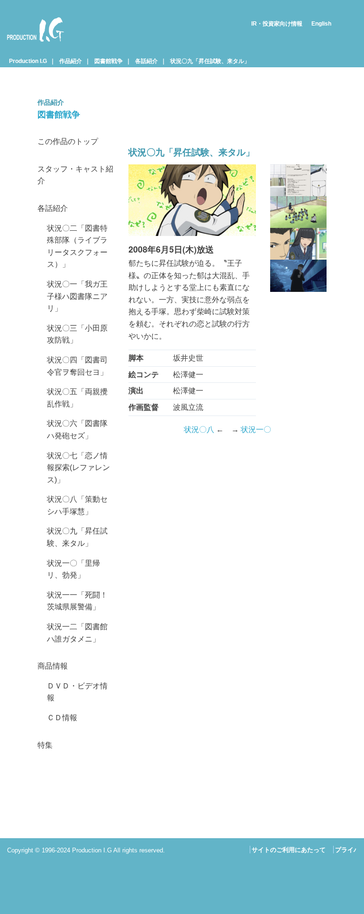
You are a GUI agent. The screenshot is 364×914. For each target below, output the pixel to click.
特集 (45, 745)
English (321, 23)
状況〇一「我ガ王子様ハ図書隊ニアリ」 (77, 296)
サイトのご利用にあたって (289, 849)
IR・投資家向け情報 (276, 23)
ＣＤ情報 (62, 718)
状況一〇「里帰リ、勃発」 (73, 569)
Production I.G (31, 43)
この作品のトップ (67, 141)
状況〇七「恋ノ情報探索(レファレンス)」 (78, 468)
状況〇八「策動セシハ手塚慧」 (77, 505)
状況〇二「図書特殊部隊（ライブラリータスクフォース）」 (77, 246)
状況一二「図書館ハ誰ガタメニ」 (77, 633)
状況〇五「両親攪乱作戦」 (77, 398)
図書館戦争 (108, 61)
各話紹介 (146, 61)
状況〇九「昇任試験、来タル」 (210, 61)
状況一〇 (256, 429)
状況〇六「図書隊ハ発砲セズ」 (77, 429)
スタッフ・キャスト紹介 (75, 175)
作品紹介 (70, 61)
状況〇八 (199, 429)
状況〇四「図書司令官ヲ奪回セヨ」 (77, 366)
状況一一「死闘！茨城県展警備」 (77, 601)
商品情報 (52, 666)
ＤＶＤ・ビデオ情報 (77, 692)
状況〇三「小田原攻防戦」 (77, 334)
